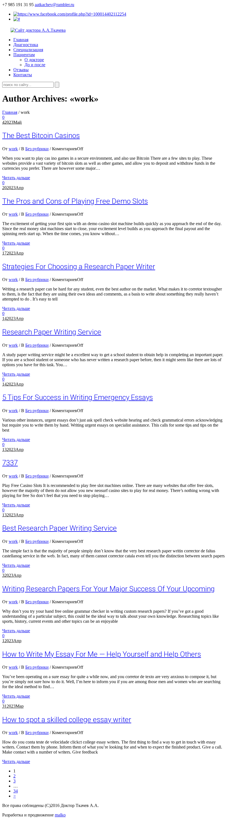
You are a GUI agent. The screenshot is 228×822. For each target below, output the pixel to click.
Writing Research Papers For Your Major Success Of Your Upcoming (108, 589)
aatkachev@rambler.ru (54, 4)
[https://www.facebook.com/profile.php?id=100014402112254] (69, 14)
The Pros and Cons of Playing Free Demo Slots (75, 201)
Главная (9, 112)
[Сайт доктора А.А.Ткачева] (38, 30)
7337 (10, 463)
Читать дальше (16, 177)
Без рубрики (37, 148)
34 (15, 791)
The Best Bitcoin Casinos (41, 135)
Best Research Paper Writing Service (59, 528)
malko (60, 815)
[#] (16, 19)
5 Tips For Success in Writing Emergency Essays (77, 397)
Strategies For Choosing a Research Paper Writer (78, 266)
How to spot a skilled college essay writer (66, 719)
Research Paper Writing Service (51, 332)
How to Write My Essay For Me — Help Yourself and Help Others (101, 654)
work (13, 148)
